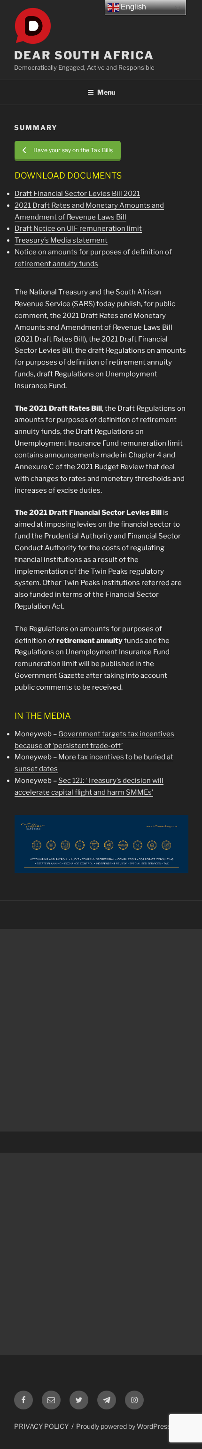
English (132, 7)
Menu (106, 92)
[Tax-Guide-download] (101, 844)
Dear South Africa (84, 55)
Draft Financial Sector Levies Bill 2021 (77, 193)
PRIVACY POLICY (41, 1426)
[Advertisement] (101, 1030)
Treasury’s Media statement (61, 240)
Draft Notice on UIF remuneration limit (78, 228)
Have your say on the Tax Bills (73, 150)
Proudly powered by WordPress (123, 1426)
